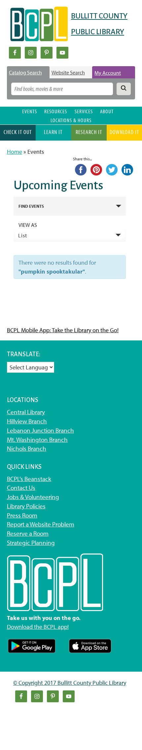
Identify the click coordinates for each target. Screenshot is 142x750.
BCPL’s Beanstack (29, 479)
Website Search (68, 72)
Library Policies (26, 506)
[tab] (28, 72)
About (107, 111)
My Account (107, 72)
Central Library (26, 412)
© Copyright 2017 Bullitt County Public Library (69, 682)
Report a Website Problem (40, 524)
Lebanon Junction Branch (40, 430)
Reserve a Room (28, 533)
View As (27, 225)
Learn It (53, 132)
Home (14, 151)
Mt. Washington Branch (37, 439)
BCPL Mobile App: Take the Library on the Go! (63, 330)
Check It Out (18, 132)
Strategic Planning (31, 543)
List (22, 235)
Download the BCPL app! (38, 626)
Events (29, 111)
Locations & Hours (71, 120)
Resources (55, 111)
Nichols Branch (26, 448)
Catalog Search (25, 72)
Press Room (22, 515)
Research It (89, 132)
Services (84, 111)
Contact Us (21, 488)
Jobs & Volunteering (33, 497)
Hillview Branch (27, 421)
